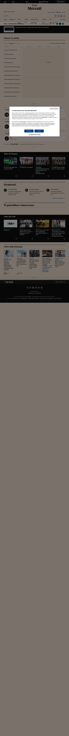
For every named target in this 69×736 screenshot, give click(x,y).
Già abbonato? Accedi (34, 134)
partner (13, 123)
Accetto (39, 130)
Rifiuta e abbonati (54, 108)
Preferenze (29, 130)
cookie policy (44, 117)
